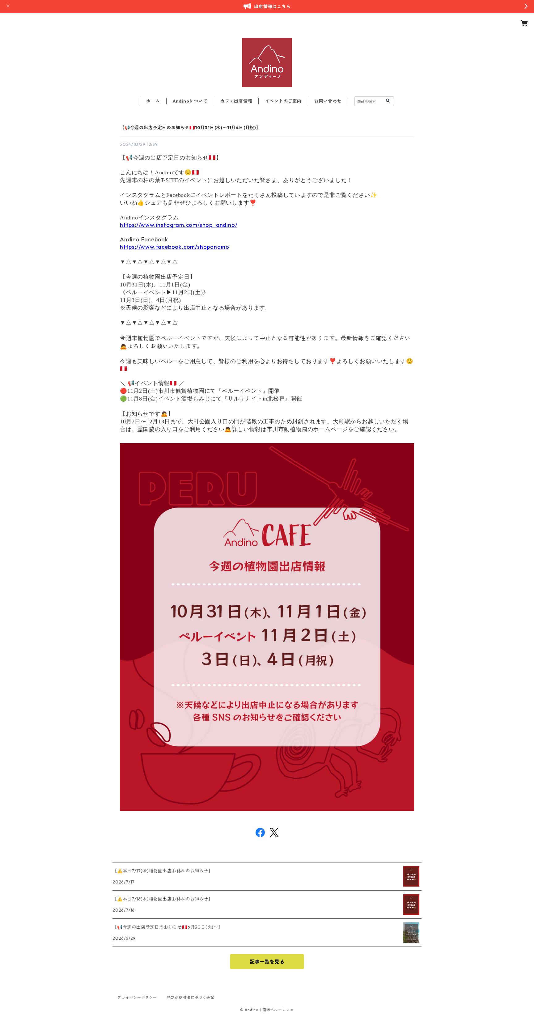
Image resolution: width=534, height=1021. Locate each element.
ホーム (153, 101)
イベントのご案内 (283, 101)
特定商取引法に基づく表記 (190, 997)
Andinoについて (190, 101)
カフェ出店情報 (236, 101)
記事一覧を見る (267, 962)
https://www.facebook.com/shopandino (174, 246)
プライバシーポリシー (137, 997)
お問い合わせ (328, 101)
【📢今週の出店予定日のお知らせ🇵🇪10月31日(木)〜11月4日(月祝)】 (190, 127)
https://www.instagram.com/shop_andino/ (178, 224)
